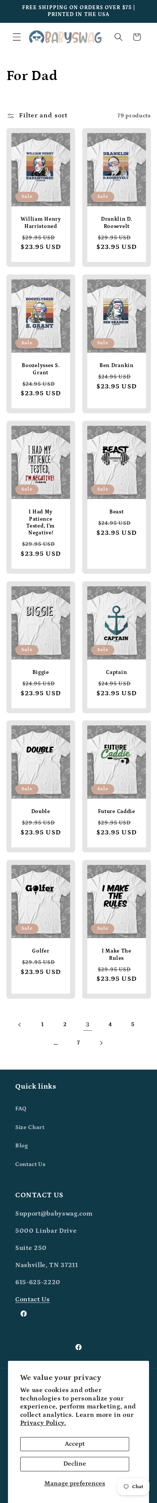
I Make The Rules (116, 954)
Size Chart (30, 1127)
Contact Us (30, 1164)
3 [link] (88, 1024)
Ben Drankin (116, 366)
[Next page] (101, 1043)
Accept (75, 1443)
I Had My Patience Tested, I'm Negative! (40, 522)
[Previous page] (20, 1024)
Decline (74, 1463)
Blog (21, 1145)
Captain (116, 672)
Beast (116, 512)
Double (40, 811)
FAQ (21, 1108)
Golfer (40, 951)
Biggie (40, 672)
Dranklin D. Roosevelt (116, 222)
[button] (17, 37)
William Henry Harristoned (40, 222)
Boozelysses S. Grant (40, 369)
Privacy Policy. (43, 1423)
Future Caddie (116, 811)
